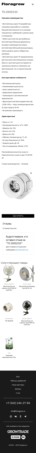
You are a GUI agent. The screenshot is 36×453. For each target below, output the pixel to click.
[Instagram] (11, 416)
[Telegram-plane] (25, 416)
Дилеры (18, 389)
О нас (18, 393)
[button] (32, 4)
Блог (18, 377)
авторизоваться (22, 250)
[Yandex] (20, 416)
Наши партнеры (18, 385)
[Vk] (15, 416)
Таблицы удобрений (18, 381)
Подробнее (9, 294)
